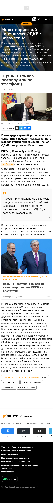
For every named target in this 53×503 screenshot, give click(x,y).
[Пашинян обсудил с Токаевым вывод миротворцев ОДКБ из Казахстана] (26, 256)
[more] (48, 217)
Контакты (5, 450)
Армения (17, 423)
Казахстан (38, 382)
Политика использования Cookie (15, 461)
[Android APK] (9, 479)
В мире (44, 377)
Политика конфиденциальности (15, 458)
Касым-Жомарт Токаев (26, 387)
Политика (6, 382)
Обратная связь (8, 471)
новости (5, 423)
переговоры (26, 382)
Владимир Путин (9, 387)
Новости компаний (9, 454)
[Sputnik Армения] (8, 20)
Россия (15, 382)
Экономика (31, 423)
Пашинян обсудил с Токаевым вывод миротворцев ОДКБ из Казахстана (23, 287)
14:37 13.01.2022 (8, 89)
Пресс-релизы (25, 450)
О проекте (5, 447)
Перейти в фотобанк (23, 123)
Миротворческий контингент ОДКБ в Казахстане (25, 278)
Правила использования (22, 447)
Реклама (14, 450)
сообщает (7, 164)
